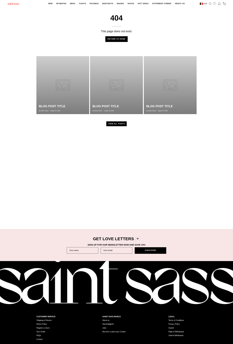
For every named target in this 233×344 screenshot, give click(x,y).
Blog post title (52, 106)
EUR (205, 4)
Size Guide (40, 332)
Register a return (43, 328)
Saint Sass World (111, 317)
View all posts (116, 124)
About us (105, 320)
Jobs (104, 328)
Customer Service (45, 317)
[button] (82, 3)
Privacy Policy (174, 324)
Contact (39, 339)
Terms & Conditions (176, 320)
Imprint (171, 328)
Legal (171, 317)
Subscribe (150, 250)
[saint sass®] (13, 3)
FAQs (38, 335)
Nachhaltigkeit (108, 324)
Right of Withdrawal (176, 332)
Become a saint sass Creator (114, 332)
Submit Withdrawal (175, 335)
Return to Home (116, 39)
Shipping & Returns (44, 320)
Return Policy (41, 324)
